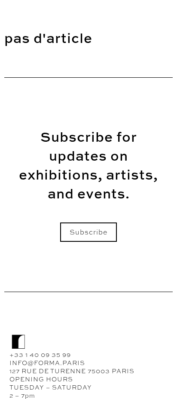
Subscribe (88, 232)
